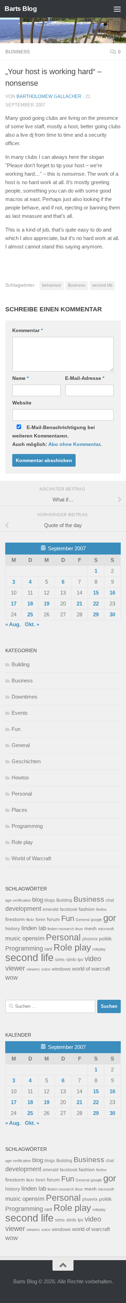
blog (37, 899)
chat (110, 900)
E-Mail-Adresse (84, 378)
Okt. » (32, 624)
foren (41, 919)
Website (21, 403)
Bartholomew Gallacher (48, 96)
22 (96, 604)
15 (96, 593)
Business (17, 51)
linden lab (33, 928)
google (96, 920)
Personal (22, 794)
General (21, 745)
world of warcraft (91, 969)
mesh (90, 928)
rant (48, 949)
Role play (22, 842)
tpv (80, 959)
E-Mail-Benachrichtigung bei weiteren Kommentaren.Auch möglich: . (57, 435)
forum (53, 919)
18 (30, 604)
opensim (33, 938)
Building (20, 664)
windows (61, 969)
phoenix (90, 938)
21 (79, 604)
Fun (16, 729)
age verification (18, 900)
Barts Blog (21, 8)
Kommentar (27, 330)
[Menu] (117, 9)
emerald (50, 909)
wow (11, 977)
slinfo (71, 960)
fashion (87, 909)
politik (105, 938)
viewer (15, 968)
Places (19, 810)
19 (46, 604)
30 (112, 614)
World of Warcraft (31, 858)
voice (45, 969)
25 (30, 614)
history (12, 928)
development (23, 908)
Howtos (20, 777)
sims (60, 959)
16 (112, 593)
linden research (61, 929)
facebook (68, 909)
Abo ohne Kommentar (74, 444)
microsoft (106, 929)
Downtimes (24, 697)
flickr (30, 920)
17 (13, 604)
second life (102, 285)
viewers (33, 969)
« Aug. (13, 624)
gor (109, 918)
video (93, 958)
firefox (101, 909)
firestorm (15, 919)
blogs (49, 900)
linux (79, 929)
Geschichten (26, 761)
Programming (27, 826)
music (13, 938)
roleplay (99, 949)
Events (20, 713)
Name (20, 378)
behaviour (51, 285)
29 (96, 614)
